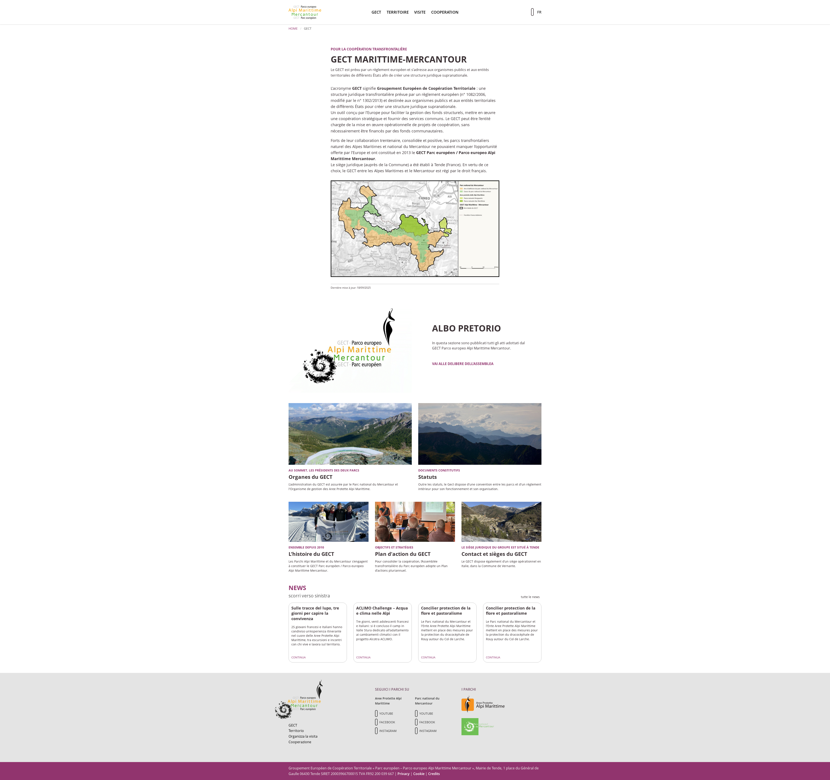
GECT (376, 12)
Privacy (403, 773)
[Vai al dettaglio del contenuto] (350, 346)
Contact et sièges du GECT (494, 553)
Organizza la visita (303, 736)
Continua (298, 657)
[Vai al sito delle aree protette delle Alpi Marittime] (483, 704)
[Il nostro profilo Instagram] (376, 730)
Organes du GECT (310, 476)
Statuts (427, 476)
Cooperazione (300, 742)
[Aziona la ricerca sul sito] (532, 12)
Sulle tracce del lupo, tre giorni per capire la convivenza (315, 613)
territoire (398, 12)
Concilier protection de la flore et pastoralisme (446, 610)
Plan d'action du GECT (403, 553)
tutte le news (531, 597)
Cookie (419, 773)
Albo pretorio (466, 328)
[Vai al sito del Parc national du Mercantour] (477, 726)
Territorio (296, 730)
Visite (420, 12)
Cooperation (444, 12)
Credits (434, 773)
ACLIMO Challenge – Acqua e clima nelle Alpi (382, 610)
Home (293, 28)
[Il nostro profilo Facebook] (376, 722)
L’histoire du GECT (311, 553)
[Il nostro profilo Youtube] (376, 713)
